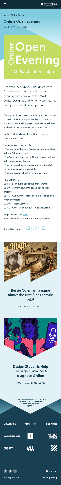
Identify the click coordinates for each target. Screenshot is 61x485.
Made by (11, 477)
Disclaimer (51, 471)
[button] (5, 4)
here (25, 214)
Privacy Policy (50, 477)
